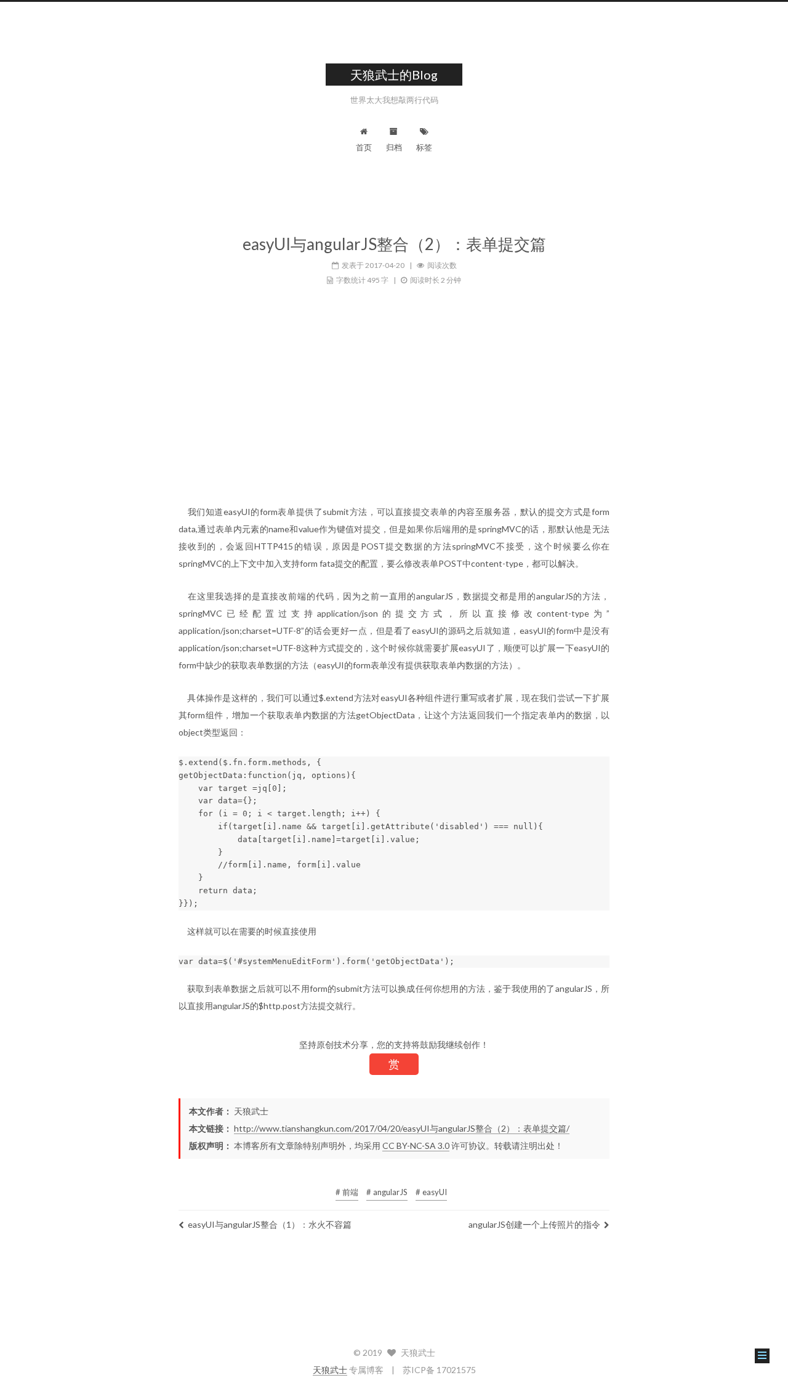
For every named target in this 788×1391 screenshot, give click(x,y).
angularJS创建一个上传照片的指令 (534, 1224)
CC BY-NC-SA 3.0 (415, 1145)
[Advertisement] (394, 411)
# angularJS (387, 1192)
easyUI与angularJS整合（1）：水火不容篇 (270, 1224)
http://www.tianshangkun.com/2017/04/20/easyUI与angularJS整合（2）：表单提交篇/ (401, 1128)
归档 (394, 147)
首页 (364, 147)
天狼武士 (330, 1370)
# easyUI (431, 1192)
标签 (424, 147)
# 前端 (347, 1192)
